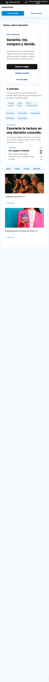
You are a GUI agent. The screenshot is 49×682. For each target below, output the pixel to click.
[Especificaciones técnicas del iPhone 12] (24, 218)
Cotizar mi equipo (12, 13)
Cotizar (27, 169)
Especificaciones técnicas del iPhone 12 (21, 231)
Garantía (36, 169)
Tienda (17, 169)
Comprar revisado (36, 13)
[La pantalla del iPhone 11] (24, 183)
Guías (8, 169)
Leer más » (11, 203)
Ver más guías (22, 79)
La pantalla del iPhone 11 (15, 197)
